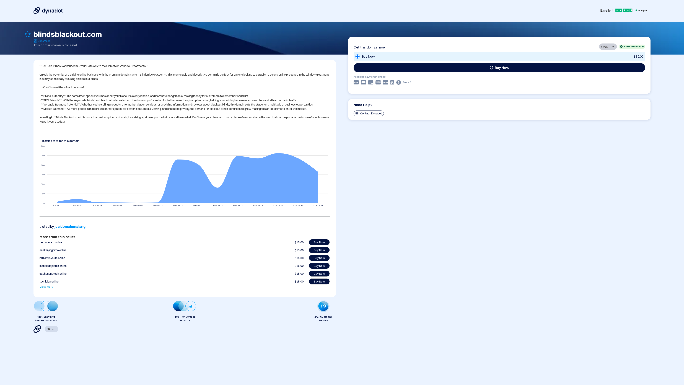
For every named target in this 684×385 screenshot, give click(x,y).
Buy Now (502, 67)
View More (46, 286)
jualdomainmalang (70, 226)
